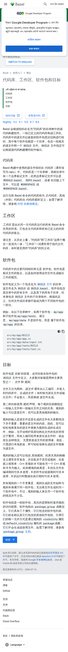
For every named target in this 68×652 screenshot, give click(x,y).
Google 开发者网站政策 (40, 559)
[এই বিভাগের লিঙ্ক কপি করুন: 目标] (14, 365)
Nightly (7, 122)
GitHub (6, 590)
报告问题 (13, 115)
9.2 (15, 122)
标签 (10, 539)
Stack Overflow (11, 621)
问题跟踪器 (9, 610)
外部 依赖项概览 (27, 203)
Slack (6, 615)
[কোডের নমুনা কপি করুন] (63, 331)
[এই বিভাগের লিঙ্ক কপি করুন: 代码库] (16, 161)
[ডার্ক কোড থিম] (59, 331)
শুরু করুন (34, 48)
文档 (17, 531)
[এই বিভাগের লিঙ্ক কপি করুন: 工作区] (18, 216)
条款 (5, 635)
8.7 (32, 122)
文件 (45, 284)
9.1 (20, 122)
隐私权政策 (17, 635)
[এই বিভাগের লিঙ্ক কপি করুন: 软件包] (18, 260)
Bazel (5, 73)
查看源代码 (36, 115)
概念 (29, 73)
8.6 (37, 122)
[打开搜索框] (45, 4)
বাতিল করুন (34, 39)
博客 (5, 585)
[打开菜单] (5, 4)
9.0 (26, 122)
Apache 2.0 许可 (50, 556)
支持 (5, 604)
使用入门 (17, 73)
